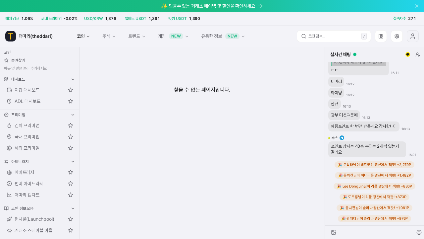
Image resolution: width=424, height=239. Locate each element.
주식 (106, 36)
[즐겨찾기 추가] (70, 90)
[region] (374, 143)
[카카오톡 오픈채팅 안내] (407, 54)
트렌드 (134, 36)
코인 (81, 36)
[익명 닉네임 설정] (417, 54)
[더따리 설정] (397, 36)
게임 (169, 36)
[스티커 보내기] (419, 232)
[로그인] (413, 36)
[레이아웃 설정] (381, 36)
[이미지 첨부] (333, 232)
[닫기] (416, 6)
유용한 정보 (219, 36)
